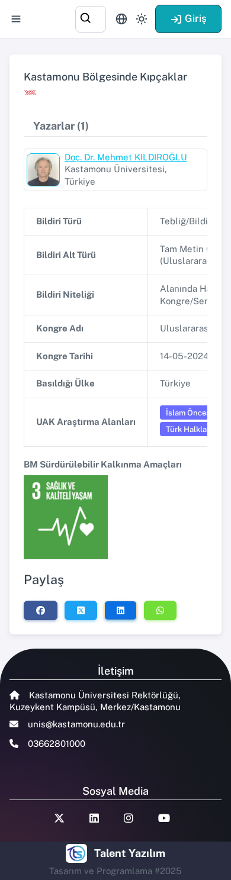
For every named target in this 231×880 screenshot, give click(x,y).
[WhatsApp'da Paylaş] (160, 610)
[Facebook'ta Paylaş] (40, 610)
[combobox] (90, 17)
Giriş (196, 18)
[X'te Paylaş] (81, 610)
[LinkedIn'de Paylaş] (120, 610)
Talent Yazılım (129, 853)
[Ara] (90, 17)
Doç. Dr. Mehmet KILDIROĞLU (126, 157)
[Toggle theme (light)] (141, 19)
